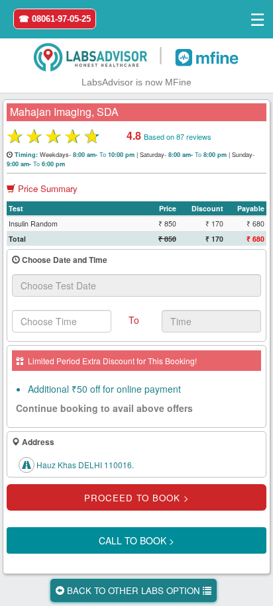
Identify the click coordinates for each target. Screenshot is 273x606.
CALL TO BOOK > (136, 540)
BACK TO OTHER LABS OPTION (133, 590)
